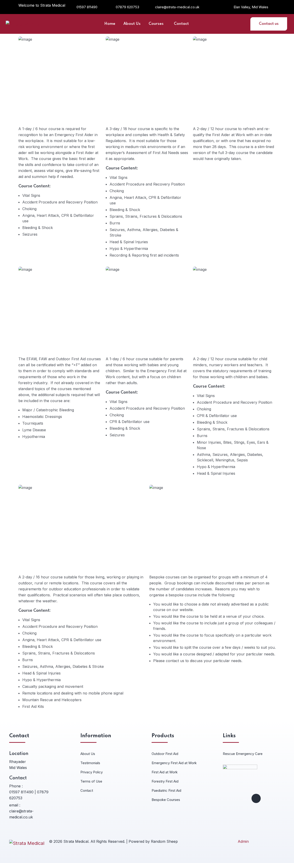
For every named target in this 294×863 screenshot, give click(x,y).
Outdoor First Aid (165, 754)
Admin (243, 841)
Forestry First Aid (165, 781)
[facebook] (256, 798)
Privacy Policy (91, 772)
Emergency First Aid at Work (174, 763)
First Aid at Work (165, 772)
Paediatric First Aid (166, 790)
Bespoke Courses (166, 799)
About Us (87, 754)
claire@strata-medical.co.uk (177, 7)
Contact (86, 790)
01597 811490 (86, 7)
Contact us (269, 24)
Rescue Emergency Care (243, 754)
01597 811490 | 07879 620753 (28, 795)
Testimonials (90, 763)
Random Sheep (164, 841)
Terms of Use (91, 781)
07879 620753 (127, 7)
